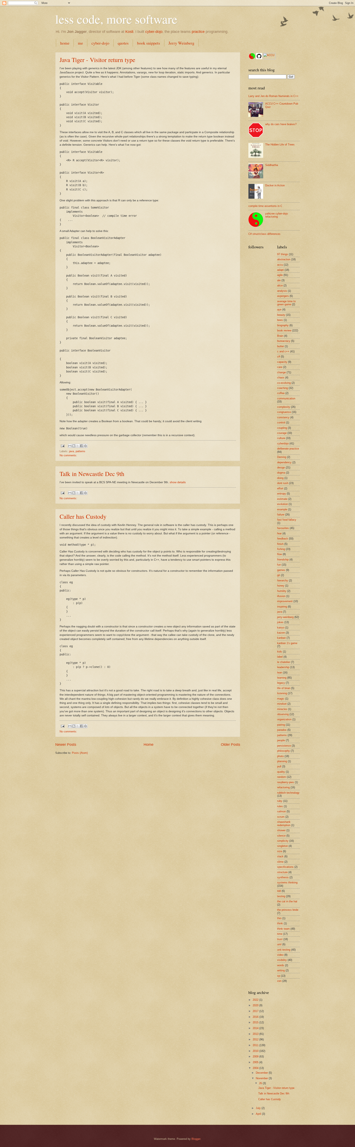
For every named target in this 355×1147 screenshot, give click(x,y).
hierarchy (282, 580)
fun (279, 564)
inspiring (282, 606)
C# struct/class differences (264, 233)
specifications (285, 866)
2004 (256, 1068)
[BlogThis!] (74, 446)
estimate (282, 498)
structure (282, 872)
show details (178, 482)
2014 (256, 1028)
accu (280, 264)
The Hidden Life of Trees (280, 144)
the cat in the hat (287, 901)
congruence (284, 412)
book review (284, 330)
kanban (281, 637)
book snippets (148, 43)
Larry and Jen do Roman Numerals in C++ (273, 96)
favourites (283, 528)
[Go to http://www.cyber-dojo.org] (252, 56)
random (281, 776)
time (279, 933)
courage (282, 433)
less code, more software (116, 19)
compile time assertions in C (265, 205)
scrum (281, 816)
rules (280, 806)
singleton (282, 845)
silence (281, 835)
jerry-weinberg (285, 617)
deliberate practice (288, 448)
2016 (256, 1016)
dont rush (282, 483)
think (280, 923)
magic (280, 698)
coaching (282, 388)
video (280, 954)
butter (280, 346)
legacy (281, 682)
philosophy (283, 750)
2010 (256, 1050)
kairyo (280, 627)
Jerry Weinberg (181, 43)
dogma (281, 472)
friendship (283, 559)
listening (282, 693)
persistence (284, 745)
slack (280, 856)
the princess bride (287, 909)
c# (278, 356)
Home (148, 744)
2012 (256, 1039)
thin (279, 918)
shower (281, 830)
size (279, 851)
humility (281, 591)
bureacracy (283, 340)
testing (281, 896)
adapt (280, 269)
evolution (282, 504)
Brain (280, 335)
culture (281, 438)
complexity (283, 406)
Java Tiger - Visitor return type (97, 59)
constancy (283, 417)
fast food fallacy (286, 519)
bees (280, 320)
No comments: (68, 455)
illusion (281, 596)
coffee (281, 393)
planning (282, 761)
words (280, 965)
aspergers (283, 295)
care (279, 367)
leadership (283, 667)
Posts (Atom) (80, 752)
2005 (256, 1062)
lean (279, 672)
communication (286, 398)
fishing (281, 549)
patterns (80, 451)
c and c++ (283, 351)
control (281, 422)
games (281, 570)
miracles (282, 709)
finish (280, 543)
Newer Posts (65, 744)
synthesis (283, 877)
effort (280, 488)
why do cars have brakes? (280, 124)
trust (279, 939)
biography (283, 325)
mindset (282, 703)
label (280, 656)
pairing (281, 724)
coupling (282, 427)
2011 (256, 1045)
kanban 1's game (287, 643)
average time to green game (286, 303)
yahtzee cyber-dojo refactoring (276, 215)
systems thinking (287, 882)
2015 (256, 1022)
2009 (256, 1056)
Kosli (129, 32)
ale (279, 280)
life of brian (283, 688)
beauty (281, 314)
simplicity (282, 840)
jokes (280, 622)
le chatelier (283, 662)
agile (280, 275)
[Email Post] (62, 445)
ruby (279, 800)
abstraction (283, 259)
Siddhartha (271, 165)
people (281, 740)
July (259, 1108)
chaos (280, 377)
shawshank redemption (283, 823)
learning (281, 677)
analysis (282, 290)
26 (261, 1083)
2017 (256, 1011)
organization (284, 719)
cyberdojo (283, 443)
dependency (284, 462)
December (262, 1072)
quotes (123, 43)
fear (279, 533)
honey (280, 585)
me (80, 43)
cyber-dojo (154, 32)
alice (280, 285)
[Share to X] (78, 446)
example (282, 509)
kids (279, 651)
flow (279, 554)
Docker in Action (275, 185)
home (64, 43)
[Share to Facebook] (82, 446)
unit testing (283, 949)
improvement (285, 601)
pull (279, 766)
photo (280, 756)
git (278, 575)
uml (279, 944)
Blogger (195, 1138)
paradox (282, 729)
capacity (282, 361)
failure (280, 514)
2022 (256, 999)
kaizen (281, 632)
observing (283, 714)
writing (281, 970)
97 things (282, 254)
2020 (256, 1005)
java (71, 451)
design (281, 467)
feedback (282, 538)
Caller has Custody (83, 516)
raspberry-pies (285, 782)
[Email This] (70, 446)
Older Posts (230, 744)
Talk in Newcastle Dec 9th (92, 473)
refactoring (283, 787)
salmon (281, 811)
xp (278, 975)
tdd (279, 890)
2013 (256, 1033)
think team (283, 928)
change (281, 372)
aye (279, 309)
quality (281, 771)
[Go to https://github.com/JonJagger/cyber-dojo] (259, 56)
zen (279, 980)
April (259, 1113)
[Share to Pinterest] (85, 446)
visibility (282, 959)
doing (280, 478)
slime (280, 861)
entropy (281, 493)
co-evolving (284, 382)
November (262, 1078)
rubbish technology (288, 792)
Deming (281, 457)
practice (198, 32)
